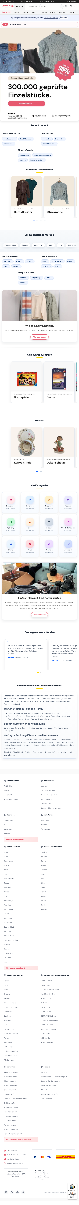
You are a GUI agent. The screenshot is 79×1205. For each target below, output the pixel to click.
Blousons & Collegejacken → (42, 155)
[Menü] (75, 1184)
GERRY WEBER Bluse (48, 1016)
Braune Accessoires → (37, 160)
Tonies (6, 883)
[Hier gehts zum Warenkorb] (75, 6)
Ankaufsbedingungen (11, 799)
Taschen (25, 728)
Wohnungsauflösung (41, 1175)
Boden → (58, 266)
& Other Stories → (57, 261)
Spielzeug (62, 12)
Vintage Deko (9, 1047)
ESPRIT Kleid (45, 1007)
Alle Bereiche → (10, 1060)
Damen (16, 12)
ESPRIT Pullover (47, 1025)
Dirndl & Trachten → (26, 139)
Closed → (70, 261)
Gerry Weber (8, 923)
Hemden (44, 870)
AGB (5, 825)
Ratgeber (44, 1072)
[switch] (72, 1197)
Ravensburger (9, 879)
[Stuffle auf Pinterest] (17, 1192)
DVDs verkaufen (10, 1121)
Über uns (44, 786)
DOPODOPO (8, 953)
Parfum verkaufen (10, 1125)
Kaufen (19, 6)
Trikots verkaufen (10, 1077)
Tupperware (8, 861)
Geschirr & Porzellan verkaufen (15, 1099)
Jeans (43, 874)
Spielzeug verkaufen (11, 1116)
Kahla (6, 870)
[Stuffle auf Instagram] (6, 1192)
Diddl (6, 852)
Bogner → (19, 261)
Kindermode (34, 728)
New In (6, 12)
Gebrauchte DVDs (10, 1056)
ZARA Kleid (45, 1003)
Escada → (30, 261)
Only (51, 245)
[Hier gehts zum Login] (66, 6)
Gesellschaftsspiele (62, 728)
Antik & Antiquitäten (11, 1051)
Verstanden (63, 18)
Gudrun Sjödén (9, 927)
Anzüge (43, 901)
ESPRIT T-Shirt (46, 981)
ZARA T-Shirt (45, 985)
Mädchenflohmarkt (13, 1174)
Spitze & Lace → (25, 155)
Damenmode (9, 728)
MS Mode (7, 958)
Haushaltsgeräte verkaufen (14, 1134)
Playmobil (7, 887)
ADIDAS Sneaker (47, 1042)
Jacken (43, 887)
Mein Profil (45, 820)
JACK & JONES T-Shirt (49, 994)
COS (5, 962)
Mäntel (43, 892)
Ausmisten (38, 1177)
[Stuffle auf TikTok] (23, 1192)
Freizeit (52, 12)
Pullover (44, 857)
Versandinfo (8, 795)
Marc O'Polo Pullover (48, 1029)
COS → (45, 261)
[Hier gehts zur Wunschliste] (71, 6)
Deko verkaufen (9, 1094)
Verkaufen (32, 6)
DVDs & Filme (9, 1029)
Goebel (6, 865)
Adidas (6, 892)
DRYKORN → (47, 266)
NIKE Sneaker (46, 1038)
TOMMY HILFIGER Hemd (50, 1020)
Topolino (7, 949)
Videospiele (8, 731)
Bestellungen (45, 825)
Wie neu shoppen (39, 337)
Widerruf (7, 834)
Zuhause (44, 12)
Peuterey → (16, 266)
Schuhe (18, 728)
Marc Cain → (8, 261)
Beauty (50, 728)
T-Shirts (44, 852)
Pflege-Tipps (45, 1090)
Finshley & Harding (11, 940)
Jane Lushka (8, 918)
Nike (5, 896)
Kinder (34, 12)
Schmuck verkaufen (11, 1129)
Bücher (6, 1025)
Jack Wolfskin (64, 245)
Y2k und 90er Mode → (49, 144)
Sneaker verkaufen (11, 1090)
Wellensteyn (8, 901)
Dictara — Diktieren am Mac (51, 808)
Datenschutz (8, 820)
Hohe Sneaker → (9, 144)
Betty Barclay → (37, 278)
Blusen (43, 865)
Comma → (23, 282)
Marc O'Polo (29, 245)
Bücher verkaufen (10, 1081)
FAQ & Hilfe (8, 786)
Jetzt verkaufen (39, 614)
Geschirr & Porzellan (11, 1007)
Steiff (41, 245)
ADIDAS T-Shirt (46, 998)
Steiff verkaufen (10, 1103)
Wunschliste (45, 829)
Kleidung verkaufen (11, 1072)
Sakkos (43, 896)
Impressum (8, 829)
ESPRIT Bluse (46, 1012)
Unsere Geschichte (48, 790)
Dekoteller (8, 1012)
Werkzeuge (8, 1042)
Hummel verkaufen (11, 1107)
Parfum (6, 1038)
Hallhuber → (23, 278)
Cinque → (49, 278)
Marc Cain (7, 931)
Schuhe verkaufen (10, 1085)
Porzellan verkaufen (11, 1112)
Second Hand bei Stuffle (49, 795)
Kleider (43, 861)
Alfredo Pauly (9, 936)
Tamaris (16, 245)
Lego (6, 874)
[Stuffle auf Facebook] (12, 1192)
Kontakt (6, 790)
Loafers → (23, 160)
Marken (71, 12)
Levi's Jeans (45, 1034)
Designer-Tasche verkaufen (51, 1081)
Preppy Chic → (59, 139)
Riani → (6, 266)
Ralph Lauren (8, 905)
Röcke (43, 883)
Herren (25, 12)
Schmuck (43, 728)
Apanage (7, 945)
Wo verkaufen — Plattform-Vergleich (54, 1077)
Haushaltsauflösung (41, 1173)
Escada (6, 914)
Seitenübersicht (46, 799)
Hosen (43, 879)
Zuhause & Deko (10, 1003)
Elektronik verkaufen (48, 1085)
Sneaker (44, 909)
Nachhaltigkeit (46, 804)
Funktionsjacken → (10, 139)
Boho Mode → (47, 139)
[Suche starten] (62, 6)
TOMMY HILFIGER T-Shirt (50, 990)
